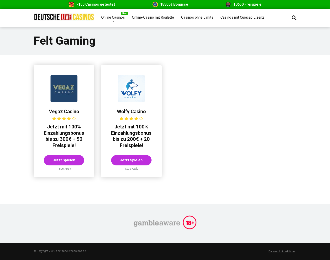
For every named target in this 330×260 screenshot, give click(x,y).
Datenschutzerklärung (282, 251)
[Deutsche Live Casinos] (64, 15)
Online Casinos (113, 17)
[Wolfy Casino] (131, 101)
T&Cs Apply (64, 168)
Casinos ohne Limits (197, 17)
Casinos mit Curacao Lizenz (242, 17)
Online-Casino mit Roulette (153, 17)
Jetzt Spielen (64, 160)
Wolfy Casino (131, 111)
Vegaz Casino (64, 111)
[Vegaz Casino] (64, 101)
